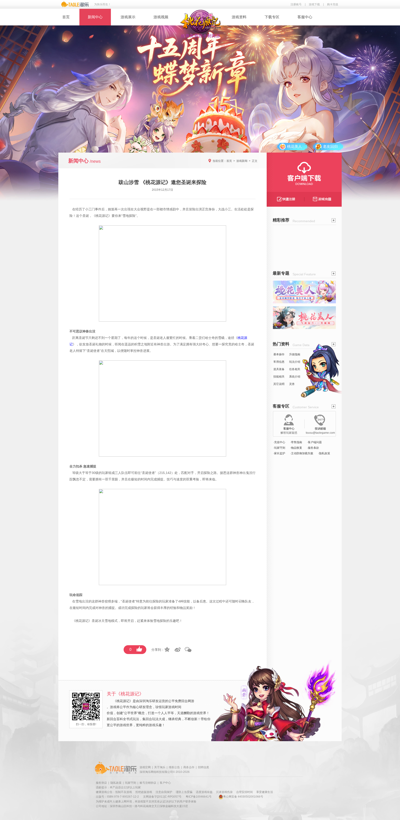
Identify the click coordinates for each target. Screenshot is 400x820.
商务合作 (188, 767)
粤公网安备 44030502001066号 (243, 796)
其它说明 (278, 384)
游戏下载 (314, 4)
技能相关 (278, 376)
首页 (66, 17)
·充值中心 (279, 442)
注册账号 (296, 4)
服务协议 (101, 782)
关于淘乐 (159, 767)
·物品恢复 (296, 447)
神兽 (160, 344)
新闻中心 (95, 17)
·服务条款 (313, 447)
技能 (186, 601)
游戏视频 (160, 17)
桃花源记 (101, 216)
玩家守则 (130, 782)
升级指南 (294, 354)
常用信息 (278, 361)
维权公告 (174, 767)
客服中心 (304, 17)
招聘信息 (203, 767)
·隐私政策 (324, 453)
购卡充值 (332, 4)
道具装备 (278, 369)
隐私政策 (116, 782)
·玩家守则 (279, 447)
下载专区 (272, 17)
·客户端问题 (314, 442)
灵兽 (292, 384)
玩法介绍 (294, 361)
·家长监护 (279, 453)
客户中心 (165, 782)
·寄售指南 (296, 442)
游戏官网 (145, 767)
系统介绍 (294, 376)
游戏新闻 (241, 161)
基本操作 (278, 354)
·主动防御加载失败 (301, 453)
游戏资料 (239, 17)
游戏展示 (128, 17)
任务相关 (294, 369)
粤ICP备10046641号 (199, 796)
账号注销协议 (148, 782)
